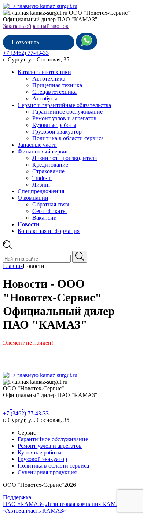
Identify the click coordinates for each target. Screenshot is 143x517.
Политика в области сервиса (68, 138)
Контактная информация (49, 231)
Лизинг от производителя (64, 158)
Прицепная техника (57, 85)
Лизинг (41, 184)
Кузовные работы (54, 125)
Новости (28, 224)
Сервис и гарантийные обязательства (64, 105)
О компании (33, 198)
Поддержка (17, 497)
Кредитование (50, 165)
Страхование (48, 171)
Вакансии (44, 218)
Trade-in (42, 178)
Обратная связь (51, 204)
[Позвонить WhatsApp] (86, 41)
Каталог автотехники (44, 72)
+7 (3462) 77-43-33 (26, 53)
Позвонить (25, 42)
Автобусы (44, 98)
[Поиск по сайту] (79, 257)
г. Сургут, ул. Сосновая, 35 (36, 59)
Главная (13, 266)
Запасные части (37, 145)
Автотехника (48, 78)
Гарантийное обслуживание (67, 112)
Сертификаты (49, 211)
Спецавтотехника (54, 92)
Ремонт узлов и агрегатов (64, 118)
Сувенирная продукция (47, 472)
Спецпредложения (41, 191)
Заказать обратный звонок (36, 26)
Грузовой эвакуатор (57, 131)
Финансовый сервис (43, 151)
